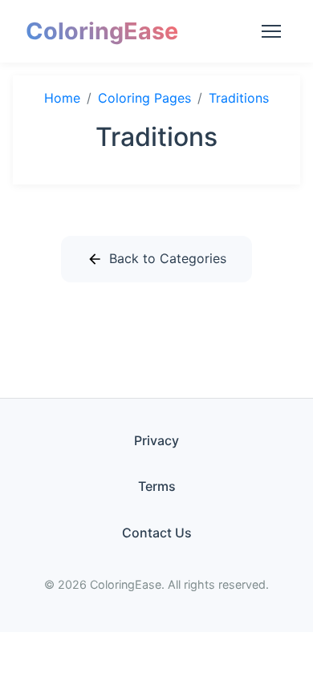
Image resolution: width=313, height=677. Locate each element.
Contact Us (157, 533)
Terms (157, 486)
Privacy (156, 440)
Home (62, 98)
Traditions (239, 98)
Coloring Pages (144, 98)
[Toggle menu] (271, 31)
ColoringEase (102, 31)
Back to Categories (167, 258)
